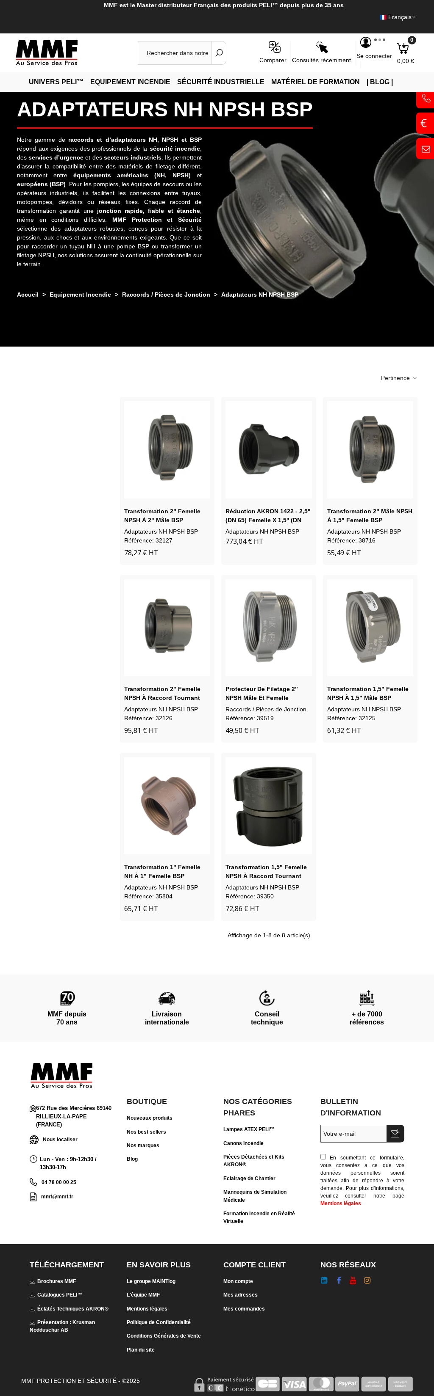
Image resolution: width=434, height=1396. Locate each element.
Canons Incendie (243, 1143)
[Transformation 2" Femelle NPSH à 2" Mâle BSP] (167, 449)
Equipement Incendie (130, 81)
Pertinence (396, 377)
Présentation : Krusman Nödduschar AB (62, 1326)
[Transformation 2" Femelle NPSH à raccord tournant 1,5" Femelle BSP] (167, 628)
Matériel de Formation (315, 81)
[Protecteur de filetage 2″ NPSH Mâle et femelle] (268, 628)
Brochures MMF (56, 1281)
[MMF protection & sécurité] (61, 52)
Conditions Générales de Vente (164, 1336)
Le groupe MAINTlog (151, 1281)
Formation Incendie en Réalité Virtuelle (259, 1217)
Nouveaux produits (149, 1118)
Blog (132, 1159)
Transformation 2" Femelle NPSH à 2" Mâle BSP (162, 515)
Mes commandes (244, 1309)
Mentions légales (340, 1203)
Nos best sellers (146, 1132)
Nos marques (143, 1145)
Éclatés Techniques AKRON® (72, 1309)
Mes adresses (240, 1295)
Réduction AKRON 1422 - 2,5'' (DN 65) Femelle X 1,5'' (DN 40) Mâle (267, 520)
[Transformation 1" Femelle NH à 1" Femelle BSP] (167, 805)
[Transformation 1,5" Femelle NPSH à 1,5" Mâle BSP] (370, 628)
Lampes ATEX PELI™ (249, 1129)
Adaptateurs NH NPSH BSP (161, 531)
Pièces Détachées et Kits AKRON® (253, 1160)
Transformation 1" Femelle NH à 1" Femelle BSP (162, 871)
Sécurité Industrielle (220, 81)
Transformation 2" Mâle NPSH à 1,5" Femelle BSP (369, 515)
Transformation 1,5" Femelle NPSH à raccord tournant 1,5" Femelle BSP (266, 876)
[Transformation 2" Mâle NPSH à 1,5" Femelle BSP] (370, 449)
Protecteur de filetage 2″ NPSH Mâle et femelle (261, 693)
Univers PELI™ (56, 81)
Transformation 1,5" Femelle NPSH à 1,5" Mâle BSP (368, 693)
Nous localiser (60, 1139)
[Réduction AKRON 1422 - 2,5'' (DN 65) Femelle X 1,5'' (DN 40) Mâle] (268, 449)
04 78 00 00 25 (59, 1182)
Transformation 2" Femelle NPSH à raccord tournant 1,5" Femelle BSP (162, 698)
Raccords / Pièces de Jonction (265, 709)
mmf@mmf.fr (57, 1197)
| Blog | (380, 81)
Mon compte (238, 1281)
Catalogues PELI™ (59, 1295)
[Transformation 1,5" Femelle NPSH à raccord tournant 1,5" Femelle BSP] (268, 805)
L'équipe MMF (143, 1295)
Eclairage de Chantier (249, 1178)
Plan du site (141, 1350)
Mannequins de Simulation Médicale (255, 1196)
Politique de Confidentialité (159, 1322)
